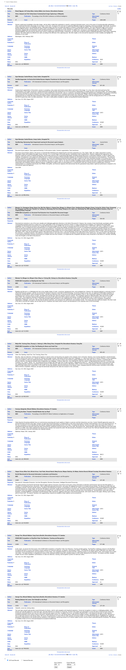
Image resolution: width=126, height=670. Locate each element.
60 (70, 6)
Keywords (10, 22)
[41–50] (51, 6)
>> (72, 6)
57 (65, 6)
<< (54, 6)
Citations (115, 6)
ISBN (25, 57)
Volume (9, 20)
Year (8, 16)
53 (58, 6)
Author (9, 11)
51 (55, 6)
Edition (94, 53)
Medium (94, 57)
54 (60, 6)
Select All (7, 6)
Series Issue (26, 54)
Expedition (27, 59)
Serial (93, 64)
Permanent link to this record (63, 67)
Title (8, 14)
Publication (27, 16)
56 (63, 6)
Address (9, 36)
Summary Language (27, 46)
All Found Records (14, 660)
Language (10, 46)
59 (68, 6)
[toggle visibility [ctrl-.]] (5, 659)
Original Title (94, 46)
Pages (94, 20)
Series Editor (9, 50)
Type (93, 14)
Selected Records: (28, 660)
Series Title (27, 50)
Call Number (9, 64)
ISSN (8, 57)
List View (110, 6)
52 (57, 6)
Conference (95, 59)
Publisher (10, 42)
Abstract (9, 24)
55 (62, 6)
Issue (25, 20)
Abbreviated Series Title (95, 50)
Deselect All (12, 6)
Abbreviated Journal (95, 17)
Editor (94, 42)
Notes (9, 61)
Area (8, 59)
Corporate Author (10, 39)
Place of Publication (27, 43)
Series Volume (9, 54)
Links (119, 8)
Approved (95, 61)
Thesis (94, 38)
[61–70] (75, 6)
